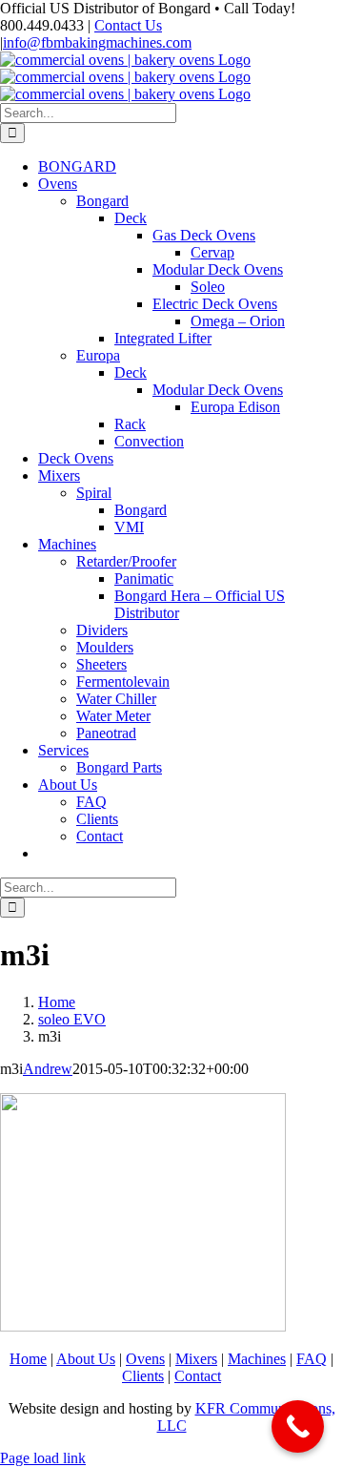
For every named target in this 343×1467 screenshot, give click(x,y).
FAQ (311, 1359)
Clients (143, 1376)
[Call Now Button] (298, 1426)
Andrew (47, 1069)
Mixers (196, 1359)
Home (28, 1359)
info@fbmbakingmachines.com (97, 42)
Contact (197, 1376)
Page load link (43, 1458)
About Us (85, 1359)
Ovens (145, 1359)
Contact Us (128, 25)
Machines (257, 1359)
